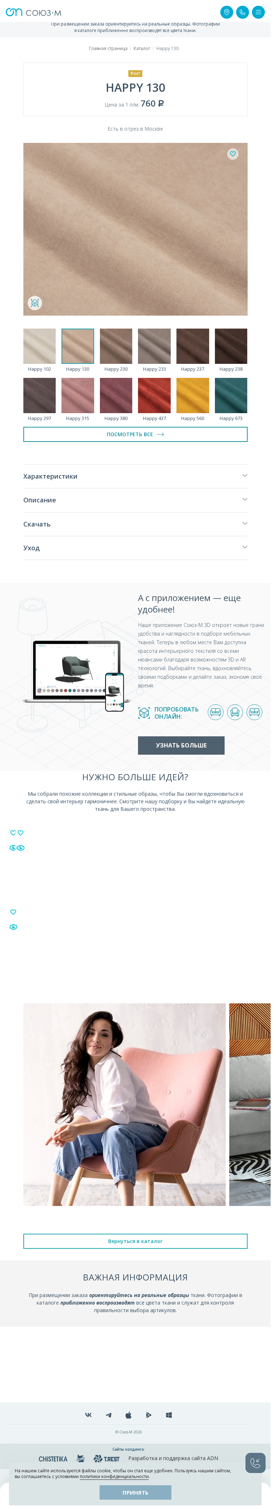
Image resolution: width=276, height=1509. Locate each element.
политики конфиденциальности (114, 1476)
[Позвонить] (242, 12)
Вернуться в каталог (135, 1241)
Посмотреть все (130, 434)
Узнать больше (181, 745)
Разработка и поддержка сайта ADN (173, 1458)
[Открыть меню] (258, 12)
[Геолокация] (226, 12)
